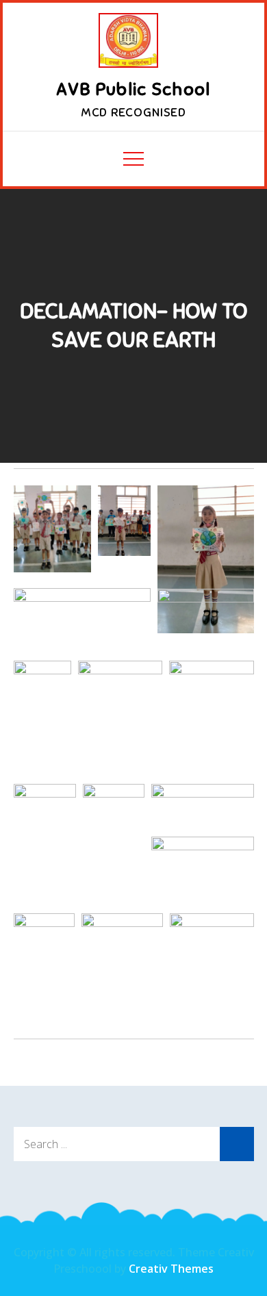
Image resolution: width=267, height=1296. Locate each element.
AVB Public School (133, 89)
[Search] (237, 1144)
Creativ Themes (171, 1268)
